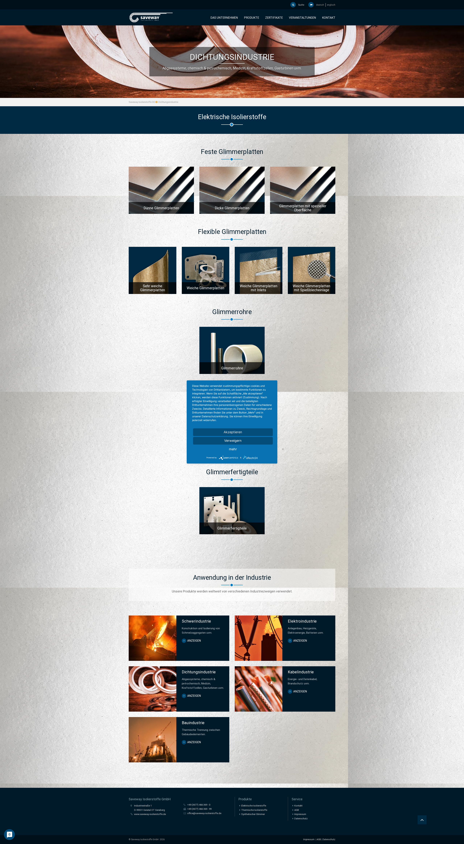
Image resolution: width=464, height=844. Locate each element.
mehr (233, 449)
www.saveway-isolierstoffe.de (150, 814)
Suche (301, 5)
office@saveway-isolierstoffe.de (204, 813)
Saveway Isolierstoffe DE (142, 102)
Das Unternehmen (224, 17)
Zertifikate (274, 17)
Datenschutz (301, 818)
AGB (296, 810)
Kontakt (328, 17)
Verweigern (233, 440)
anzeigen (161, 191)
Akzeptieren (233, 432)
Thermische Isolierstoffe (254, 810)
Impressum (300, 814)
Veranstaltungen (302, 17)
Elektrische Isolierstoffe (253, 805)
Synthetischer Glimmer (253, 814)
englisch (331, 5)
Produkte (251, 17)
